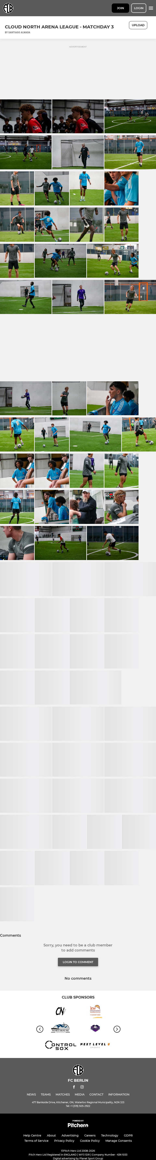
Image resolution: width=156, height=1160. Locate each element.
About (51, 1135)
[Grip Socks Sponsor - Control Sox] (60, 1046)
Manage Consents (118, 1141)
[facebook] (74, 1087)
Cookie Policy (90, 1141)
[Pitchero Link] (78, 1126)
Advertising (70, 1135)
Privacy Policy (64, 1141)
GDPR (128, 1135)
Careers (89, 1135)
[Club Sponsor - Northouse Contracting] (60, 1029)
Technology (109, 1135)
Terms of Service (36, 1141)
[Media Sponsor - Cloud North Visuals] (60, 1011)
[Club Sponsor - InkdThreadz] (95, 1029)
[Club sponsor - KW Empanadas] (95, 1011)
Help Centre (32, 1135)
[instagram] (82, 1087)
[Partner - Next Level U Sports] (95, 1046)
